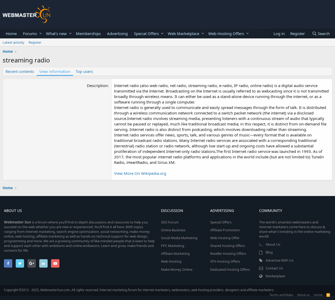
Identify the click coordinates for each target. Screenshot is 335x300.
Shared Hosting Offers (227, 245)
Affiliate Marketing (175, 253)
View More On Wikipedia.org (140, 173)
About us (303, 295)
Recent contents (19, 71)
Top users (84, 71)
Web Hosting (171, 261)
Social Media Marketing (179, 237)
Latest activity (13, 42)
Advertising (117, 33)
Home (11, 33)
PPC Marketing (172, 245)
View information (54, 71)
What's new (56, 33)
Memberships (88, 33)
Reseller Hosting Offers (228, 253)
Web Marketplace (183, 33)
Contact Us (274, 268)
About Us (273, 244)
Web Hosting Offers (226, 33)
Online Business (173, 230)
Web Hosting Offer (224, 237)
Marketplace (275, 276)
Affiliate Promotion (225, 230)
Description (97, 85)
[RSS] (328, 295)
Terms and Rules (281, 295)
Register (35, 42)
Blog (269, 252)
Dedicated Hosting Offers (230, 269)
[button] (40, 33)
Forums (30, 33)
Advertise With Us (279, 260)
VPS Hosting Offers (225, 261)
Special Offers (146, 33)
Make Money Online (176, 269)
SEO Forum (169, 222)
